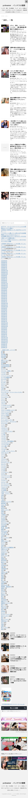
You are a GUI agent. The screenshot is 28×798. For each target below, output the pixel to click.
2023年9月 (4, 308)
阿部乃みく (4, 621)
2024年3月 (4, 298)
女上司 (3, 518)
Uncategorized (13, 151)
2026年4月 (4, 264)
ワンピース (4, 487)
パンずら (3, 438)
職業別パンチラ (5, 603)
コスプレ (3, 402)
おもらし (3, 387)
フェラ (18, 128)
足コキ (3, 613)
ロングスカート (5, 485)
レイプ (3, 478)
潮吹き (3, 573)
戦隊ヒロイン (5, 541)
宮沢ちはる (4, 531)
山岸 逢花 (3, 532)
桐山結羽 (3, 560)
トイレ (3, 425)
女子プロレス (5, 523)
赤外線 (3, 611)
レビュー (3, 482)
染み (2, 557)
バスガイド (4, 428)
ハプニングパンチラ (6, 431)
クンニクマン (5, 397)
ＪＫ (20, 150)
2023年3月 (4, 318)
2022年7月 (4, 331)
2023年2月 (4, 319)
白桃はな (3, 581)
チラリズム (18, 79)
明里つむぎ (4, 549)
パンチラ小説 (5, 444)
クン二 (3, 398)
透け (2, 617)
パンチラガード (5, 443)
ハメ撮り (17, 104)
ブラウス (3, 459)
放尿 (2, 546)
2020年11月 (4, 342)
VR (18, 151)
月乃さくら (4, 552)
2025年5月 (4, 282)
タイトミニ (4, 418)
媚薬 (2, 529)
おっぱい (21, 78)
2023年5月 (4, 314)
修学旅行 (24, 152)
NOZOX (3, 362)
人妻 (2, 500)
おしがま (3, 379)
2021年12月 (4, 337)
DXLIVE (3, 357)
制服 (2, 506)
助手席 (3, 508)
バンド (3, 447)
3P (2, 351)
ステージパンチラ (6, 411)
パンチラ (17, 81)
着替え (16, 201)
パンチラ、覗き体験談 (7, 441)
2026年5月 (4, 262)
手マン (3, 544)
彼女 (19, 54)
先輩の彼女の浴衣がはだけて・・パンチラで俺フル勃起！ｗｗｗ (17, 49)
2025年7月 (4, 279)
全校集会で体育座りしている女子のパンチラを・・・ (18, 647)
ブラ (2, 457)
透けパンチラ (5, 619)
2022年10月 (4, 326)
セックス (21, 53)
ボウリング (4, 461)
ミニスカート (5, 472)
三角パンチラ (5, 492)
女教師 (3, 526)
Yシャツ (3, 369)
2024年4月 (4, 296)
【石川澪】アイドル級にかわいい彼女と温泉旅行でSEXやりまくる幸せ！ (18, 122)
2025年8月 (4, 277)
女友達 (20, 81)
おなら (3, 385)
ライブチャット (5, 475)
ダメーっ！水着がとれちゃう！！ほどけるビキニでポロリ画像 (18, 680)
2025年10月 (4, 274)
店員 (2, 536)
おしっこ (3, 380)
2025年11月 (4, 272)
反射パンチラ (5, 510)
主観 (2, 495)
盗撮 (2, 583)
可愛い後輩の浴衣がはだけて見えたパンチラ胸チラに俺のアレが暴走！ (18, 171)
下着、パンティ (5, 493)
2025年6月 (4, 280)
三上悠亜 (3, 490)
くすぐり (3, 393)
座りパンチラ (15, 54)
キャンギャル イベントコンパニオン (11, 392)
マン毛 (3, 469)
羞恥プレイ (4, 601)
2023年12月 (4, 303)
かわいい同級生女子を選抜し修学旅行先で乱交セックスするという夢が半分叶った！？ (18, 146)
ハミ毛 (3, 433)
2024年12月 (4, 283)
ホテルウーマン (5, 462)
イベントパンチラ (6, 376)
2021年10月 (4, 341)
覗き (17, 154)
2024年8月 (4, 290)
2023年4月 (4, 316)
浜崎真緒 (3, 568)
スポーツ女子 (5, 413)
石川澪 (15, 129)
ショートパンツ (5, 407)
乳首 (19, 176)
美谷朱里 (3, 599)
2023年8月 (4, 310)
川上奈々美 (4, 534)
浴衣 (20, 32)
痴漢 (23, 32)
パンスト (3, 436)
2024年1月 (4, 301)
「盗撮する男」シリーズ (8, 350)
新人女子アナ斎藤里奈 (7, 547)
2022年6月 (4, 332)
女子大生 (14, 32)
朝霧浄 (3, 554)
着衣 (25, 32)
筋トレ (3, 593)
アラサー (3, 372)
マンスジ (3, 465)
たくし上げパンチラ (6, 420)
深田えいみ (4, 572)
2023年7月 (4, 311)
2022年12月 (4, 323)
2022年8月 (4, 329)
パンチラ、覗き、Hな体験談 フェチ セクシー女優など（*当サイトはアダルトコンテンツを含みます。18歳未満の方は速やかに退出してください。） (14, 788)
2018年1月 (4, 347)
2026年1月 (4, 269)
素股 (2, 598)
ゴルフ (3, 403)
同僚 (2, 511)
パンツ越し (4, 446)
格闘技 (3, 559)
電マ (19, 129)
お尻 (20, 175)
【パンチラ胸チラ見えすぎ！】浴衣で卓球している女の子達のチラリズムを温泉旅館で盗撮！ (18, 73)
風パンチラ (4, 627)
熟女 (2, 575)
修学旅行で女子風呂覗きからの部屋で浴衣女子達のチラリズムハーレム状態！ (18, 194)
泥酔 (2, 567)
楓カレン (3, 562)
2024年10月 (4, 287)
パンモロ (12, 176)
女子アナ (3, 521)
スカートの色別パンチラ (8, 410)
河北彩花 (3, 565)
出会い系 (3, 505)
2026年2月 (4, 267)
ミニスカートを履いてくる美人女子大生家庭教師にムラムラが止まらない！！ (18, 658)
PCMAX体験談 (5, 365)
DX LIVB (3, 356)
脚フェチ (3, 606)
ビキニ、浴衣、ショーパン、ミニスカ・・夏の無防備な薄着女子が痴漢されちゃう (18, 27)
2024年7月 (4, 292)
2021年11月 (4, 339)
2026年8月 (4, 261)
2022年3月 (4, 334)
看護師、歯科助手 (6, 586)
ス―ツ (3, 408)
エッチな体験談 (5, 377)
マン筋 (3, 470)
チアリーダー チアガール (8, 421)
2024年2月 (4, 300)
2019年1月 (4, 344)
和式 (2, 513)
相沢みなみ (4, 585)
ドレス (3, 426)
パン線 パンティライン (8, 451)
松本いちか (4, 555)
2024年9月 (4, 288)
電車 (2, 624)
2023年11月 (4, 305)
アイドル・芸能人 (6, 371)
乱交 (2, 496)
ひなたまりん (5, 452)
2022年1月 (4, 336)
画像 (2, 577)
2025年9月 (4, 275)
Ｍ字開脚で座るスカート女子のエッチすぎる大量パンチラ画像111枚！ (18, 669)
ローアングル (5, 483)
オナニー (3, 384)
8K (2, 353)
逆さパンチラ (15, 56)
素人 (2, 596)
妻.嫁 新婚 (4, 528)
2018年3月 (4, 346)
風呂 (19, 56)
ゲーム (3, 400)
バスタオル (4, 429)
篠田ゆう (3, 595)
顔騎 (2, 626)
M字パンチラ (4, 360)
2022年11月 (4, 324)
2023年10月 (4, 306)
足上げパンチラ (5, 614)
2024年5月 (4, 295)
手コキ (22, 176)
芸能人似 (3, 608)
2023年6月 (4, 313)
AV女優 (20, 126)
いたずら (21, 31)
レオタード (4, 480)
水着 (17, 32)
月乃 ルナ (3, 550)
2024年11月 (4, 285)
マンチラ (3, 467)
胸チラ (13, 82)
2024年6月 (4, 293)
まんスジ (3, 464)
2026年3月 (4, 265)
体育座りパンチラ (6, 501)
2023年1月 (4, 321)
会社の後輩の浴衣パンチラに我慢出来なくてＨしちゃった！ (18, 99)
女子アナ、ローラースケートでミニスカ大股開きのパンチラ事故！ (18, 636)
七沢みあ (3, 488)
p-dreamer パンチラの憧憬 (14, 5)
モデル (3, 474)
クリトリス (4, 395)
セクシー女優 (5, 415)
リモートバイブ (5, 477)
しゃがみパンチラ (6, 405)
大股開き (3, 514)
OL (19, 103)
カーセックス (5, 390)
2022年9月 (4, 328)
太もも (3, 516)
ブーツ (3, 454)
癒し (2, 580)
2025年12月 (4, 270)
